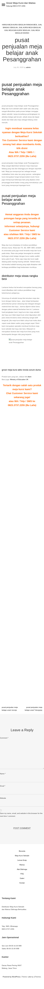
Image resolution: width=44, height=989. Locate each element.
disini (29, 377)
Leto (29, 977)
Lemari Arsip (22, 860)
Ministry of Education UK (19, 379)
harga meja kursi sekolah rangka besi (19, 25)
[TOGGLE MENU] (3, 4)
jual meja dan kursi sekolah (17, 30)
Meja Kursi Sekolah (22, 856)
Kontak (22, 883)
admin (28, 67)
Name (3, 774)
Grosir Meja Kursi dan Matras (21, 3)
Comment (4, 738)
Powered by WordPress (11, 977)
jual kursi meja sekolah (30, 27)
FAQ (22, 874)
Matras (22, 865)
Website (3, 798)
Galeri (22, 878)
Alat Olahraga (22, 869)
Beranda (22, 851)
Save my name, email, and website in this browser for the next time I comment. (21, 814)
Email (2, 786)
